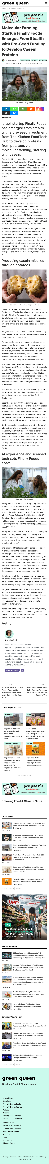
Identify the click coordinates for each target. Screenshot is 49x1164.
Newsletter (7, 1101)
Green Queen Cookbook (12, 1119)
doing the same (17, 509)
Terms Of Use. (26, 1159)
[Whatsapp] (14, 109)
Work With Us (8, 1122)
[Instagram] (40, 109)
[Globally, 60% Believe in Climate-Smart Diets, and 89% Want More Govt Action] (7, 1035)
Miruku (5, 515)
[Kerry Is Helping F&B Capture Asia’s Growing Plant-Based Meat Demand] (7, 1006)
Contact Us (7, 1140)
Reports (6, 1113)
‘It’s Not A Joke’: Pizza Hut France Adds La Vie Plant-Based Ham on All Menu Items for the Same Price (12, 692)
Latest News (8, 1098)
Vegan (29, 714)
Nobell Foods (30, 512)
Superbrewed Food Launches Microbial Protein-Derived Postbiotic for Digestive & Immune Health (29, 869)
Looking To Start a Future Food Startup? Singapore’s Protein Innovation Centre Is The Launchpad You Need (28, 967)
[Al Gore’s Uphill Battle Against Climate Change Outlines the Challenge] (7, 1057)
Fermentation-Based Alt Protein (13, 743)
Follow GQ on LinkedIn (12, 1104)
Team (5, 1137)
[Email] (23, 109)
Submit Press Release (12, 1125)
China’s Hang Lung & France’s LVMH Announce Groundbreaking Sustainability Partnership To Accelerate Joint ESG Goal (29, 955)
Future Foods (25, 60)
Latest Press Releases (12, 1128)
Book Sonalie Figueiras (12, 1131)
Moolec (21, 512)
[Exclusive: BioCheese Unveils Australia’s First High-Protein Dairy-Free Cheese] (35, 748)
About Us (6, 1134)
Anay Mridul (11, 640)
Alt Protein (43, 60)
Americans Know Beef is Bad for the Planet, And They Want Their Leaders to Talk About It (29, 1045)
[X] (6, 113)
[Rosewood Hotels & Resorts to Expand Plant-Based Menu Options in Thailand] (7, 837)
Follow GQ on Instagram (12, 1107)
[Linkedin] (6, 109)
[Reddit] (31, 109)
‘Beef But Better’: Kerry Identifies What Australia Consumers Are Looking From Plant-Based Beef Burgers (28, 994)
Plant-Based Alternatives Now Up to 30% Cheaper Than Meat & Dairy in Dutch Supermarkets (29, 857)
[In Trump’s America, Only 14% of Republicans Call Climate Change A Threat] (7, 1026)
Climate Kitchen (9, 1143)
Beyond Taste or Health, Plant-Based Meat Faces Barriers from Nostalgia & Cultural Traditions (29, 825)
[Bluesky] (14, 113)
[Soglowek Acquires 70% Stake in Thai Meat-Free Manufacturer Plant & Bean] (13, 719)
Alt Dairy (34, 60)
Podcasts (6, 1110)
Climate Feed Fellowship (13, 1116)
